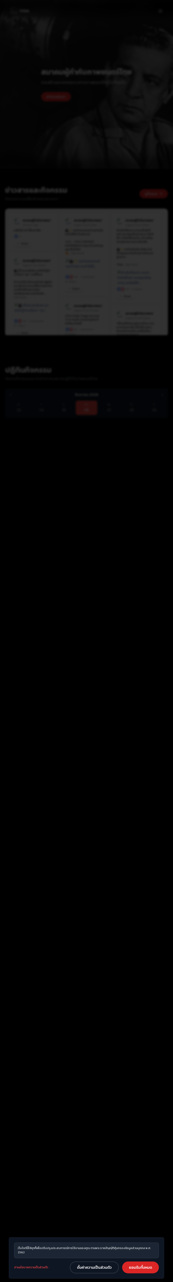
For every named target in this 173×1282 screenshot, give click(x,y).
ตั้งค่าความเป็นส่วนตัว (94, 1267)
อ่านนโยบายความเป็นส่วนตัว (31, 1267)
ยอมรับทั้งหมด (140, 1267)
